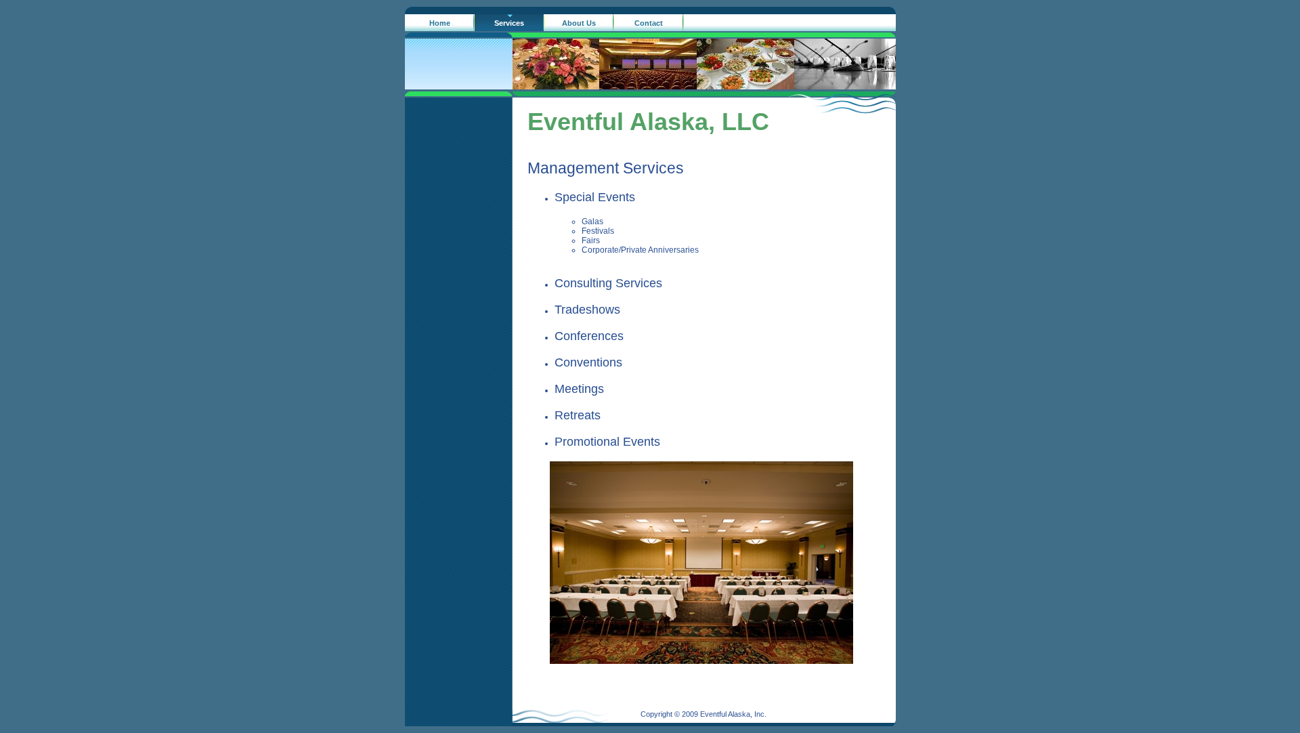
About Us (579, 23)
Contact (648, 23)
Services (509, 23)
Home (439, 23)
